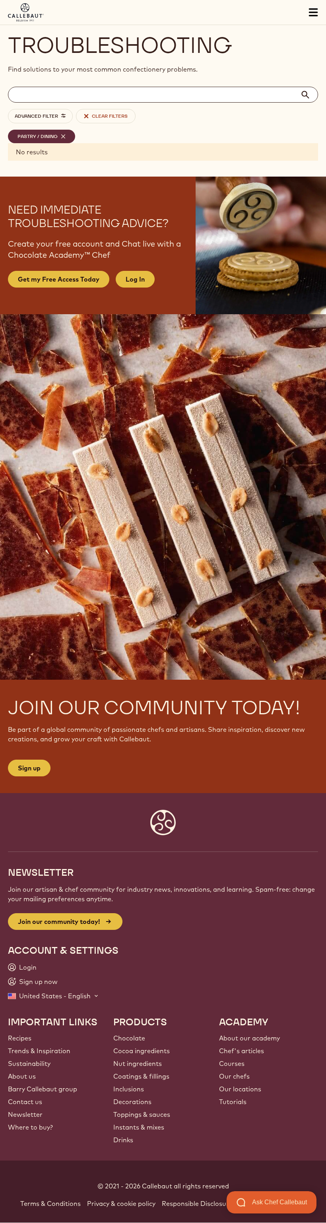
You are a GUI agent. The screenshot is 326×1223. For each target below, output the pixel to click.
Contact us (25, 1102)
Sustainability (29, 1063)
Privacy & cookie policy (121, 1203)
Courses (231, 1063)
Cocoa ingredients (141, 1051)
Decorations (132, 1102)
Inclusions (128, 1089)
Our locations (240, 1089)
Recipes (19, 1038)
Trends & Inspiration (39, 1051)
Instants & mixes (138, 1127)
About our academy (249, 1038)
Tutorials (232, 1102)
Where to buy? (30, 1127)
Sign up (29, 768)
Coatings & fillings (141, 1076)
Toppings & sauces (141, 1114)
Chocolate (129, 1038)
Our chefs (234, 1076)
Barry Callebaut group (42, 1089)
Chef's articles (241, 1051)
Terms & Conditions (50, 1203)
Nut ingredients (137, 1063)
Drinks (123, 1140)
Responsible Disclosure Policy (207, 1203)
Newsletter (25, 1114)
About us (22, 1076)
